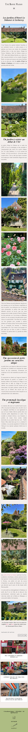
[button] (14, 8)
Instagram (14, 721)
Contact (14, 728)
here (7, 624)
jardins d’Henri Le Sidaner (10, 575)
